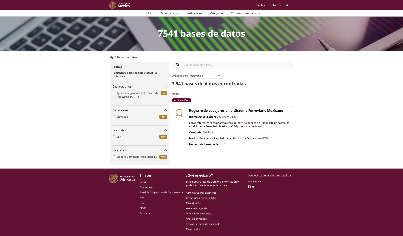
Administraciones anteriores (201, 192)
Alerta (143, 207)
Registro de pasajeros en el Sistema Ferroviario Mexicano (236, 110)
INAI (142, 202)
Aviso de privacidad (196, 218)
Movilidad (122, 116)
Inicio (149, 13)
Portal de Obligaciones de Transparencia (161, 192)
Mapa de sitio (193, 229)
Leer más (221, 185)
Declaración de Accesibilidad (201, 197)
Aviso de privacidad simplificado (203, 223)
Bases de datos (169, 13)
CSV (119, 136)
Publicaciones (147, 187)
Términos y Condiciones (198, 213)
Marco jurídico (193, 203)
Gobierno (275, 5)
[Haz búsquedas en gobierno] (287, 5)
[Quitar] (189, 100)
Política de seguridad (197, 208)
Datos (143, 181)
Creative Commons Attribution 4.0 (137, 156)
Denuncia (145, 213)
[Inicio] (111, 57)
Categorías (216, 13)
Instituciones (194, 13)
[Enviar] (177, 65)
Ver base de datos (250, 126)
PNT (142, 197)
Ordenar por (179, 75)
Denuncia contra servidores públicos (270, 175)
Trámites (259, 5)
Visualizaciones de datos (245, 13)
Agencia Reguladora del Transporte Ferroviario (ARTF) (137, 95)
